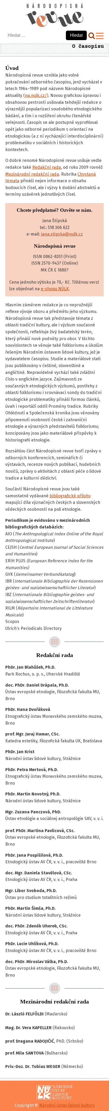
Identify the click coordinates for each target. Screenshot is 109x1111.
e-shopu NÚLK (55, 288)
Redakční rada (46, 167)
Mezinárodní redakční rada (32, 174)
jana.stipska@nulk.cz (62, 234)
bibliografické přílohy (70, 495)
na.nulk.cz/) (36, 95)
